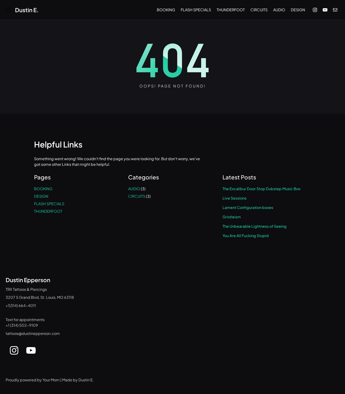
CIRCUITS (136, 196)
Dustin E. (26, 9)
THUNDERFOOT (48, 211)
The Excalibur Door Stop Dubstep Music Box (261, 189)
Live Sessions (234, 198)
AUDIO (134, 188)
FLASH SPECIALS (49, 203)
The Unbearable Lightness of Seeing (254, 226)
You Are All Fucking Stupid (245, 236)
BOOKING (43, 188)
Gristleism (231, 217)
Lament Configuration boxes (247, 207)
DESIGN (41, 196)
